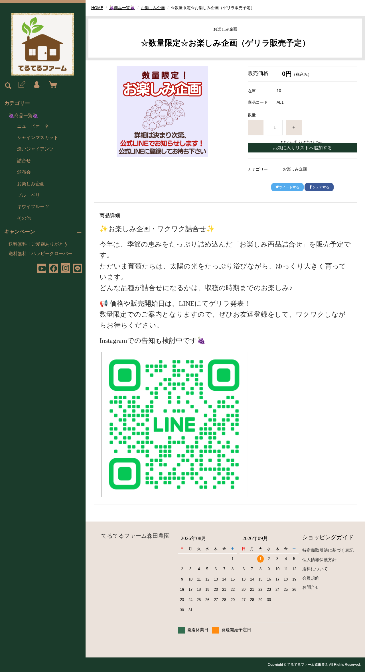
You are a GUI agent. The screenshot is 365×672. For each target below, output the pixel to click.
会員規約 (310, 578)
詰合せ (24, 160)
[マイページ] (36, 85)
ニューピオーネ (33, 126)
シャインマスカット (37, 137)
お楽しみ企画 (30, 183)
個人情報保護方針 (319, 559)
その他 (24, 218)
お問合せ (310, 587)
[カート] (51, 85)
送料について (315, 568)
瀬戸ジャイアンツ (35, 148)
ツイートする (289, 187)
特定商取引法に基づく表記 (328, 550)
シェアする (320, 187)
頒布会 (24, 172)
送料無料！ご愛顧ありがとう (38, 244)
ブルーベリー (30, 195)
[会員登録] (21, 85)
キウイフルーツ (33, 206)
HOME (97, 7)
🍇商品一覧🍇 (23, 115)
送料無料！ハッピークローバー (40, 253)
